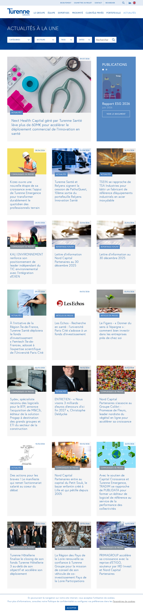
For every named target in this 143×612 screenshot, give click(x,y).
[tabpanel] (116, 95)
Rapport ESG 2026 (116, 103)
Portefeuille (113, 12)
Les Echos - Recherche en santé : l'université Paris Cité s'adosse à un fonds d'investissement (71, 328)
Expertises (63, 12)
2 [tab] (106, 69)
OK (113, 40)
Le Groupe (39, 12)
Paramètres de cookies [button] (124, 601)
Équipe (51, 12)
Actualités (129, 12)
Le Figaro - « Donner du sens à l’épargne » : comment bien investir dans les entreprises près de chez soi (115, 330)
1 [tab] (103, 69)
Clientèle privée (95, 12)
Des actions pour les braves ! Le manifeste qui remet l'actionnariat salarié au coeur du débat (25, 482)
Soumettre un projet (83, 3)
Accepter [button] (71, 608)
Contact (98, 3)
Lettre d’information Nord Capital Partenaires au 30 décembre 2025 (68, 259)
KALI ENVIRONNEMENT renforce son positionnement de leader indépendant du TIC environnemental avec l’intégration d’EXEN (26, 265)
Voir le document (116, 114)
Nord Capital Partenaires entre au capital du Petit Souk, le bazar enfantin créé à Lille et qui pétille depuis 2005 (71, 484)
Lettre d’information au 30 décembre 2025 (115, 256)
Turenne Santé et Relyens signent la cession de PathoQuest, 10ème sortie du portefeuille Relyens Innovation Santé (71, 191)
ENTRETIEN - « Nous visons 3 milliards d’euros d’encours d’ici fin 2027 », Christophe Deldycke (70, 406)
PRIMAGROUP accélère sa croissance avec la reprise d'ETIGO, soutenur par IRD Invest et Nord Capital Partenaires (115, 564)
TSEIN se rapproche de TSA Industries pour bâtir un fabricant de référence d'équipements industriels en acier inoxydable (116, 191)
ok (123, 3)
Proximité (77, 12)
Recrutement (65, 3)
